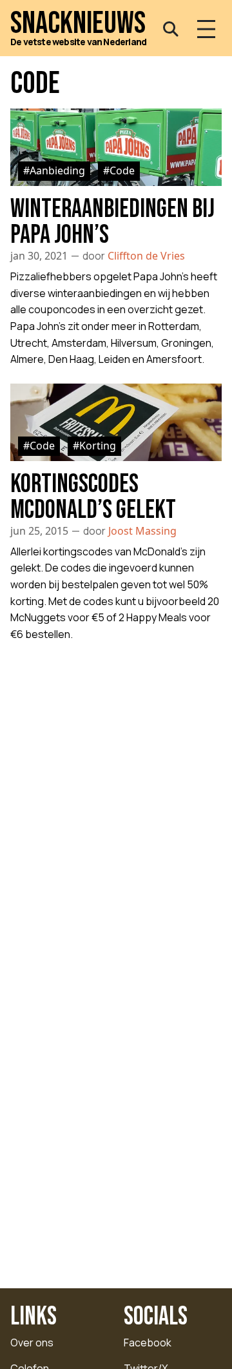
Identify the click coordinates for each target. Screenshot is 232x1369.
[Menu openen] (206, 29)
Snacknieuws (78, 24)
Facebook (147, 1342)
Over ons (31, 1342)
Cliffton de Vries (146, 256)
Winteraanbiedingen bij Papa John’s (112, 222)
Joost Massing (142, 531)
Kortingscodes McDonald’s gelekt (93, 497)
